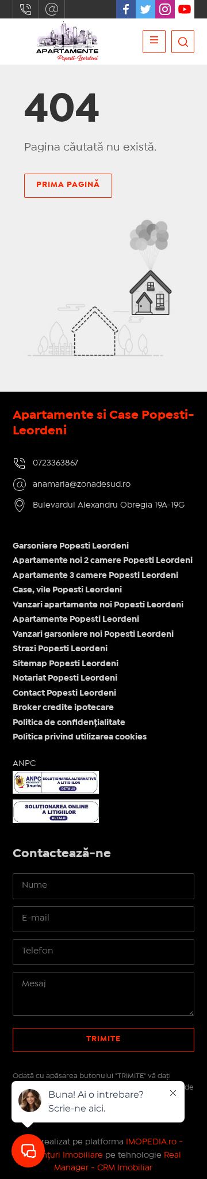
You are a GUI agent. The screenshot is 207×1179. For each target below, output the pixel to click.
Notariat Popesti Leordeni (65, 678)
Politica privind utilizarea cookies (80, 737)
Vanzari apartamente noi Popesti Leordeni (98, 605)
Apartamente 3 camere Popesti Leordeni (95, 575)
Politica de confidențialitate (69, 722)
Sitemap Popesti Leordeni (65, 663)
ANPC (24, 763)
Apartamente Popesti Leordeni (76, 619)
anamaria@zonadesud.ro (51, 9)
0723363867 (26, 9)
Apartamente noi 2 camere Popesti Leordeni (103, 560)
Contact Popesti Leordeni (64, 693)
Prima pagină (68, 184)
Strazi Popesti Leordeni (60, 648)
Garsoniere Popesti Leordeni (71, 546)
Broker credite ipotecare (63, 707)
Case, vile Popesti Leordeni (67, 590)
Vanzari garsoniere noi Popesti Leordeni (93, 634)
